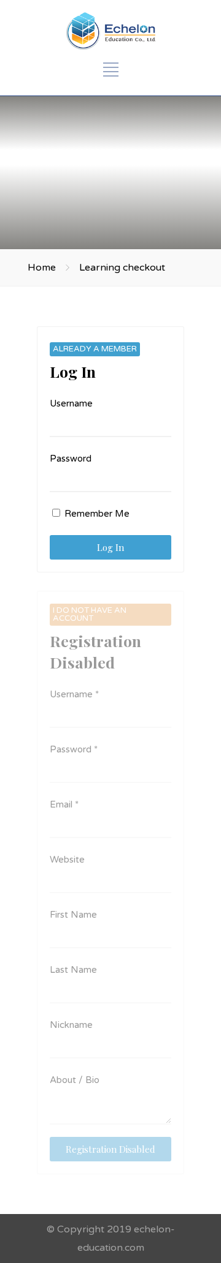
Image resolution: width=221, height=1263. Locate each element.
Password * (74, 749)
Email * (64, 804)
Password (70, 458)
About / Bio (74, 1079)
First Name (73, 914)
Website (67, 859)
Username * (74, 694)
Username (71, 403)
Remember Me (96, 513)
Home (42, 267)
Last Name (73, 969)
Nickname (71, 1024)
